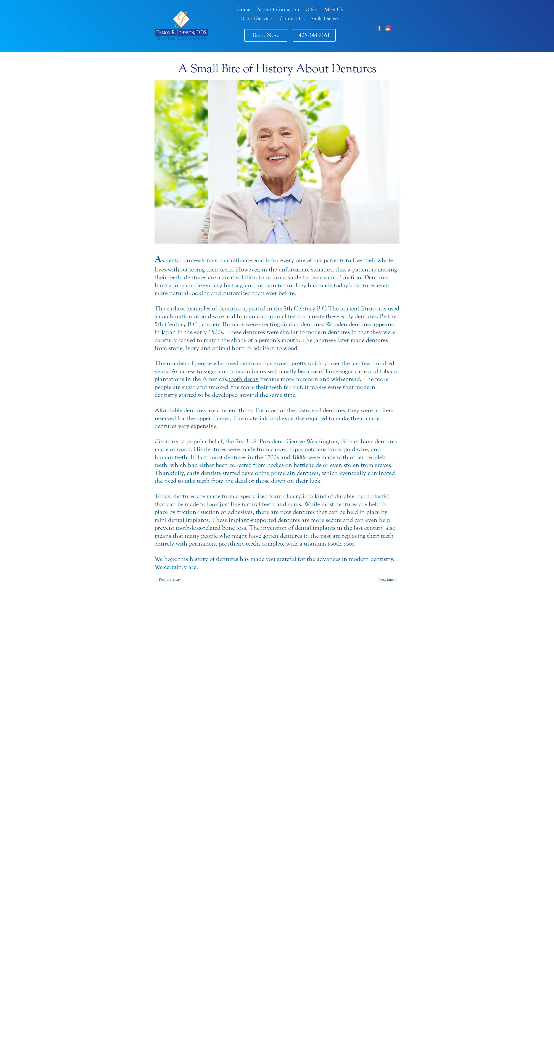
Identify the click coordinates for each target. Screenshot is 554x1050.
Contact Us (292, 18)
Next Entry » (388, 579)
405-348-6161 (314, 35)
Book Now (266, 35)
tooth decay (244, 379)
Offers (311, 9)
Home (243, 9)
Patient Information (277, 9)
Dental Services (257, 18)
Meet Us (333, 9)
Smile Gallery (325, 18)
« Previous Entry (168, 579)
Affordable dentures (180, 410)
